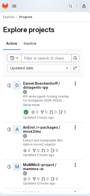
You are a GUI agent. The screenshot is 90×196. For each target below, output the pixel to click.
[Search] (75, 58)
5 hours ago (45, 155)
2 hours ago (45, 117)
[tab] (11, 43)
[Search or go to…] (71, 6)
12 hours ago (46, 183)
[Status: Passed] (26, 112)
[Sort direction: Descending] (75, 68)
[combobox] (39, 68)
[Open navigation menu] (14, 6)
